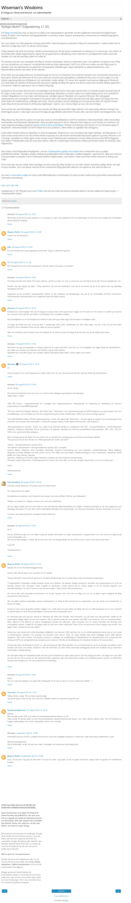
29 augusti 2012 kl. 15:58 (31, 232)
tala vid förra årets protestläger (50, 125)
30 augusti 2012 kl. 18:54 (25, 675)
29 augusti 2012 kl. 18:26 (25, 277)
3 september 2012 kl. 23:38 (32, 756)
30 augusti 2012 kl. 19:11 (27, 692)
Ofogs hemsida (11, 33)
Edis (9, 247)
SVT (8, 186)
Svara (9, 224)
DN (12, 186)
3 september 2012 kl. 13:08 (26, 733)
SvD (3, 186)
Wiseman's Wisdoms (22, 7)
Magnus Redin (13, 232)
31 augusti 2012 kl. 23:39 (37, 710)
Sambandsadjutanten (16, 710)
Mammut (11, 308)
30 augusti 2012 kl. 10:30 (25, 526)
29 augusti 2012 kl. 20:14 (26, 308)
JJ (8, 262)
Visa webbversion (61, 896)
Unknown (11, 692)
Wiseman (11, 364)
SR (16, 186)
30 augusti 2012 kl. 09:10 (31, 482)
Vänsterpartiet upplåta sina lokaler (63, 151)
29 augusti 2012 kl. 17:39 (20, 262)
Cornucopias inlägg (19, 175)
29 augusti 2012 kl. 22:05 (25, 344)
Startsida (61, 891)
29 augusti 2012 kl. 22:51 (29, 364)
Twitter (40, 191)
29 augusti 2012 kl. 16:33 (22, 247)
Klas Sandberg (13, 482)
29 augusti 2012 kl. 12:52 (25, 214)
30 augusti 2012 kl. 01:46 (25, 384)
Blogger (65, 900)
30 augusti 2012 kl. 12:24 (31, 564)
